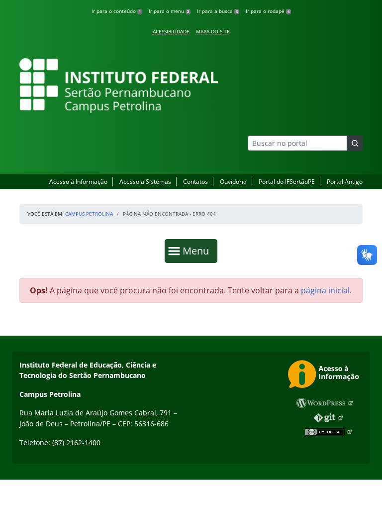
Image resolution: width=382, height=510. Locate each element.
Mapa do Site (213, 31)
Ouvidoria (233, 181)
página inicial (325, 290)
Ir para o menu (169, 10)
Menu (198, 250)
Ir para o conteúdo (116, 10)
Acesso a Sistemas (145, 181)
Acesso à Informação (78, 181)
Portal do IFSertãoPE (287, 181)
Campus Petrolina (89, 213)
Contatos (195, 181)
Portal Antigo (345, 181)
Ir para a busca (217, 10)
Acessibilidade (171, 31)
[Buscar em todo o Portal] (355, 143)
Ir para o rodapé (267, 10)
